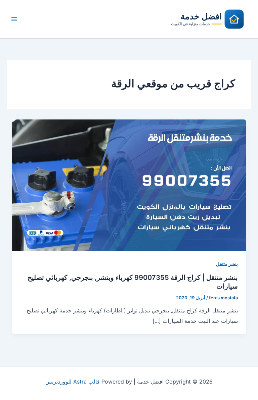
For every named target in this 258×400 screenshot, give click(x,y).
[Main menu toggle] (14, 19)
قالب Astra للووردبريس (72, 381)
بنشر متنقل (227, 264)
